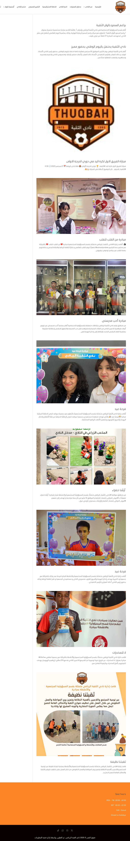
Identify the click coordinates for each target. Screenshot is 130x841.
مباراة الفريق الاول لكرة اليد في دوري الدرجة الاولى (96, 161)
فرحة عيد (120, 409)
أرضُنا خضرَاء (118, 490)
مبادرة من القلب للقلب (112, 239)
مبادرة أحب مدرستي (114, 320)
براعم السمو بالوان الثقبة (111, 25)
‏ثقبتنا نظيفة (118, 761)
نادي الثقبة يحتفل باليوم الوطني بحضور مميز (98, 46)
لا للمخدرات (119, 652)
